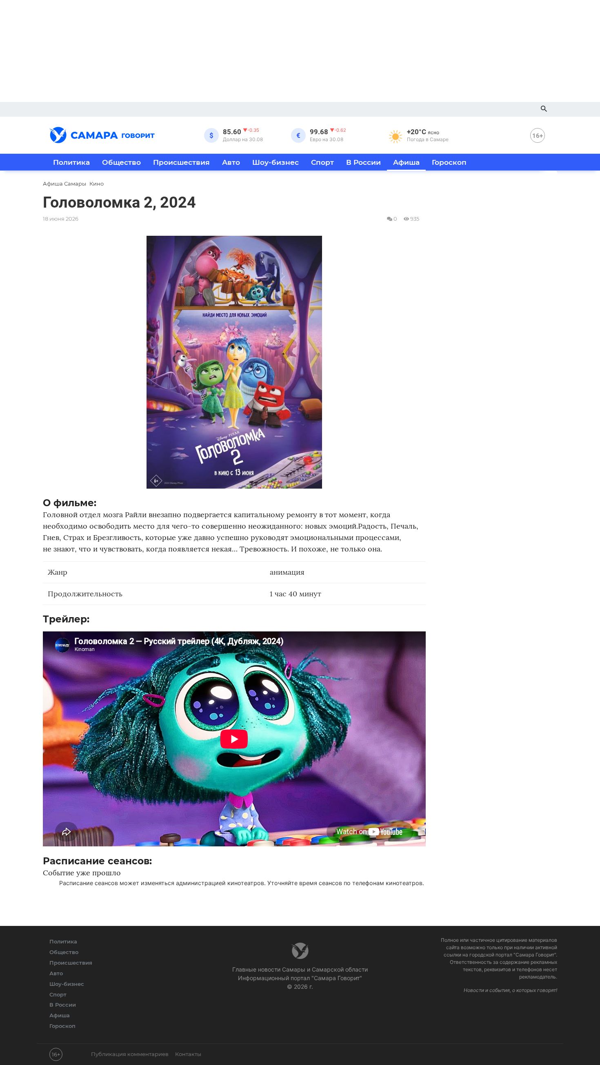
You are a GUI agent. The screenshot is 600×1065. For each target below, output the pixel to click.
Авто (231, 162)
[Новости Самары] (102, 133)
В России (363, 162)
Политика (71, 162)
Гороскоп (449, 162)
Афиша (406, 162)
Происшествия (181, 162)
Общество (121, 162)
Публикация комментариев (130, 1054)
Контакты (188, 1054)
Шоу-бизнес (275, 162)
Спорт (322, 162)
